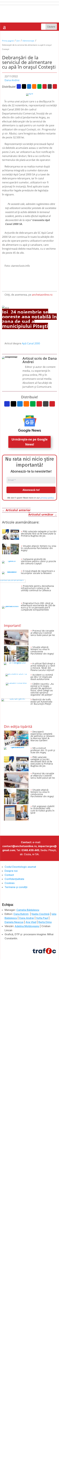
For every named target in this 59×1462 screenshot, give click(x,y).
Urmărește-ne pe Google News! (29, 441)
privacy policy (47, 497)
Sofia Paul (42, 918)
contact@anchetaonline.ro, (19, 846)
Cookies (9, 883)
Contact (9, 874)
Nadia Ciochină (40, 914)
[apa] (29, 94)
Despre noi (11, 870)
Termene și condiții (16, 887)
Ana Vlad (30, 922)
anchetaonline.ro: (42, 294)
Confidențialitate (14, 879)
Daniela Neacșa (14, 922)
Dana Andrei (12, 80)
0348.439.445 (30, 850)
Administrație (28, 40)
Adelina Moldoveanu (27, 926)
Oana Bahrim (21, 914)
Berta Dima (45, 922)
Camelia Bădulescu (27, 909)
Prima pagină (8, 40)
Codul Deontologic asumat (20, 866)
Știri (18, 40)
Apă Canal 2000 (31, 343)
